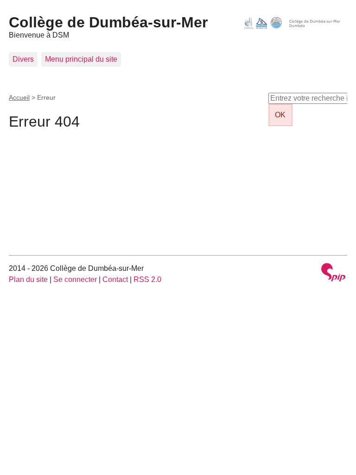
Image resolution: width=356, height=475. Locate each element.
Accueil (19, 97)
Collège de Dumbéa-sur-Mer (108, 22)
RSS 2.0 (147, 279)
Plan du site (28, 279)
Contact (115, 279)
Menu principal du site (81, 59)
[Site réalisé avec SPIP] (333, 273)
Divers (23, 59)
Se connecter (75, 279)
